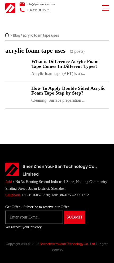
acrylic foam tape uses (41, 35)
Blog (16, 35)
